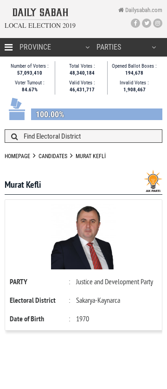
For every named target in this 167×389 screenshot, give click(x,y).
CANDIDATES (53, 156)
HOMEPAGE (17, 156)
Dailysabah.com (143, 10)
